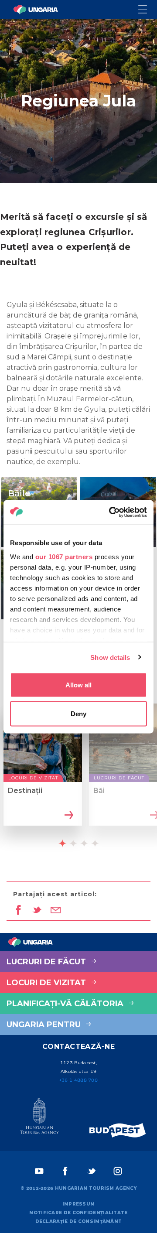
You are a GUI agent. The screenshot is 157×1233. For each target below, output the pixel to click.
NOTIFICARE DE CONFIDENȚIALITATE (78, 1213)
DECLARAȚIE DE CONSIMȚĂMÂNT (78, 1221)
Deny (78, 713)
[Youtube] (39, 1171)
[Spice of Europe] (117, 1130)
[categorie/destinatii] (67, 815)
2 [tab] (73, 843)
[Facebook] (65, 1171)
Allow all (78, 685)
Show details (110, 657)
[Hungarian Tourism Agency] (39, 1118)
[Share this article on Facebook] (18, 910)
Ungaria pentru (45, 1024)
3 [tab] (84, 843)
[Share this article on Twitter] (37, 910)
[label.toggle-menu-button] (147, 10)
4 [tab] (95, 843)
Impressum (78, 1204)
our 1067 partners (64, 556)
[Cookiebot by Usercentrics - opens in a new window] (111, 512)
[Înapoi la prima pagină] (35, 9)
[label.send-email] (56, 910)
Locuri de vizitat (47, 982)
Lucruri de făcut (47, 962)
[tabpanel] (42, 772)
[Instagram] (117, 1171)
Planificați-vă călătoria (66, 1003)
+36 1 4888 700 (78, 1080)
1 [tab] (62, 843)
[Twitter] (91, 1171)
